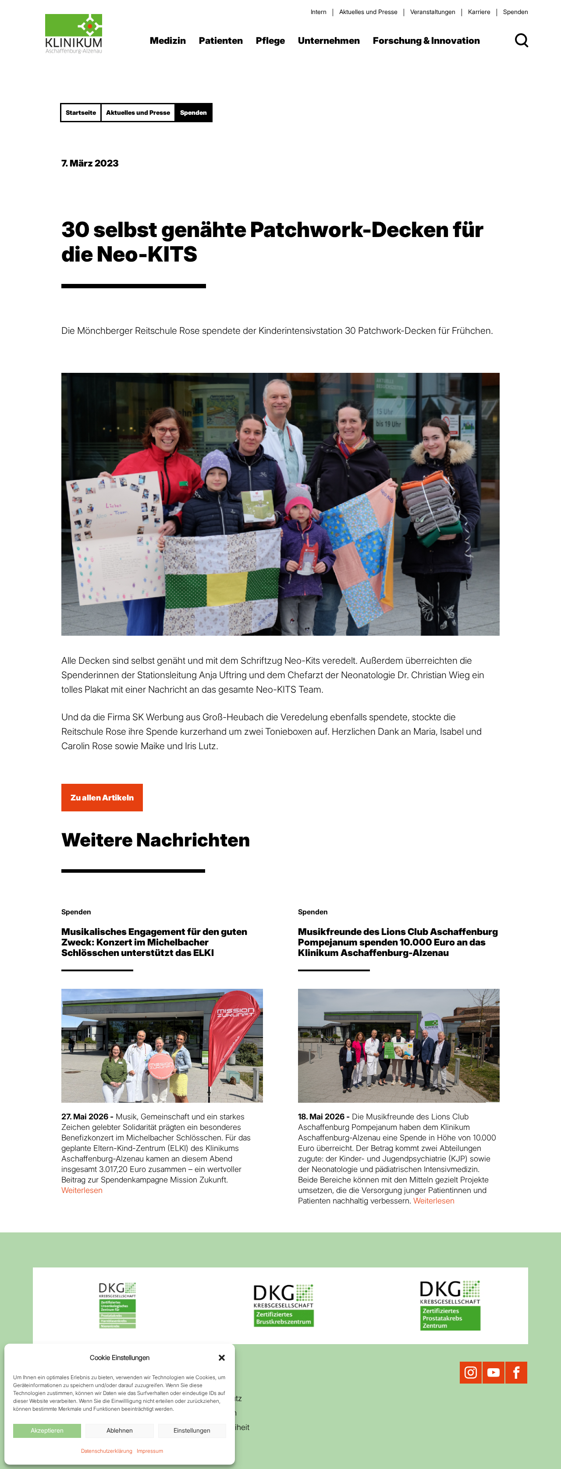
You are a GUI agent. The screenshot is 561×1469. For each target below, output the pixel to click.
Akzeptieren (47, 1430)
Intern (319, 11)
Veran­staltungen (432, 11)
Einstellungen (192, 1430)
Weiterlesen (82, 1190)
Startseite (81, 112)
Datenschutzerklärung (106, 1451)
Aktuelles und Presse (368, 11)
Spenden (515, 11)
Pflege (270, 40)
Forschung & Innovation (426, 40)
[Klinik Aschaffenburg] (73, 34)
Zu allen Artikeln (102, 797)
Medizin (168, 40)
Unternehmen (329, 40)
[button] (221, 1357)
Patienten (221, 40)
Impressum (150, 1451)
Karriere (479, 11)
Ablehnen (120, 1430)
